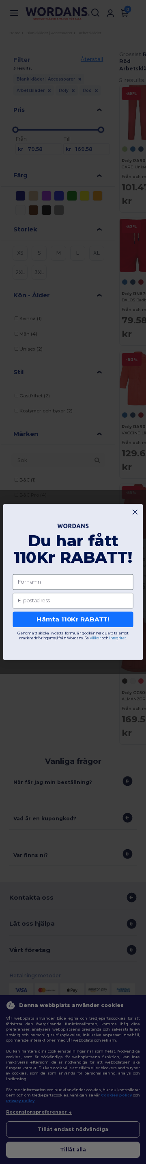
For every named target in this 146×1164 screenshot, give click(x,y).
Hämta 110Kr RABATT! (72, 619)
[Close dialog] (134, 512)
